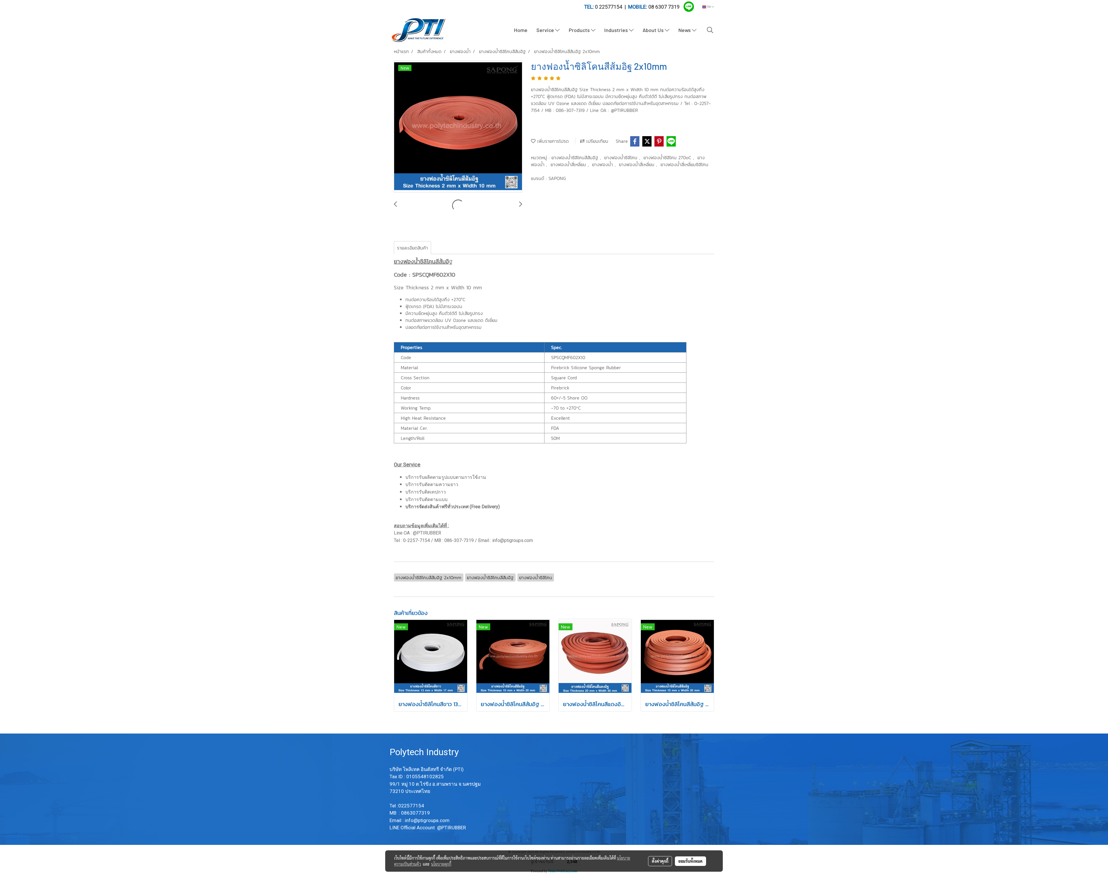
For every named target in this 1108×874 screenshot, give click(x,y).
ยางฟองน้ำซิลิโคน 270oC (668, 157)
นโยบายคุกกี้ (441, 864)
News (685, 30)
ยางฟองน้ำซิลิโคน (621, 157)
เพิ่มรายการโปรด (552, 141)
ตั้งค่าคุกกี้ (660, 861)
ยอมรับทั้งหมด (690, 861)
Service (545, 30)
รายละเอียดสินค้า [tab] (412, 247)
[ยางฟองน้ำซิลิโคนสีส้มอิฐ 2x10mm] (458, 127)
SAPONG (557, 178)
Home (520, 30)
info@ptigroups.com (428, 820)
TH (709, 6)
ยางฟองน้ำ (603, 164)
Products (580, 30)
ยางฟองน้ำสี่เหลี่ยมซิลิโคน (684, 164)
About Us (654, 30)
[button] (710, 30)
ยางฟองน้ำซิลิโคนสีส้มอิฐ (575, 157)
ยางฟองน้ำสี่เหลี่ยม (569, 164)
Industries (616, 30)
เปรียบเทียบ (596, 141)
